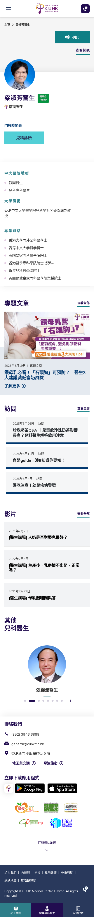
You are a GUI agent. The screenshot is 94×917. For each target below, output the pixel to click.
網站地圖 (10, 880)
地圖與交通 (21, 763)
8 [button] (62, 701)
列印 (75, 37)
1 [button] (25, 701)
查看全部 (83, 303)
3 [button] (39, 701)
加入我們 (10, 872)
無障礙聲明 (28, 880)
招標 (37, 872)
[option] (47, 671)
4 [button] (43, 701)
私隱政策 (51, 872)
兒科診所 (24, 137)
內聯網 (25, 872)
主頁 (7, 24)
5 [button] (48, 701)
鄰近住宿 (50, 763)
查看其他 (83, 50)
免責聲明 (67, 872)
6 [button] (53, 701)
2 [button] (32, 701)
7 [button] (57, 701)
